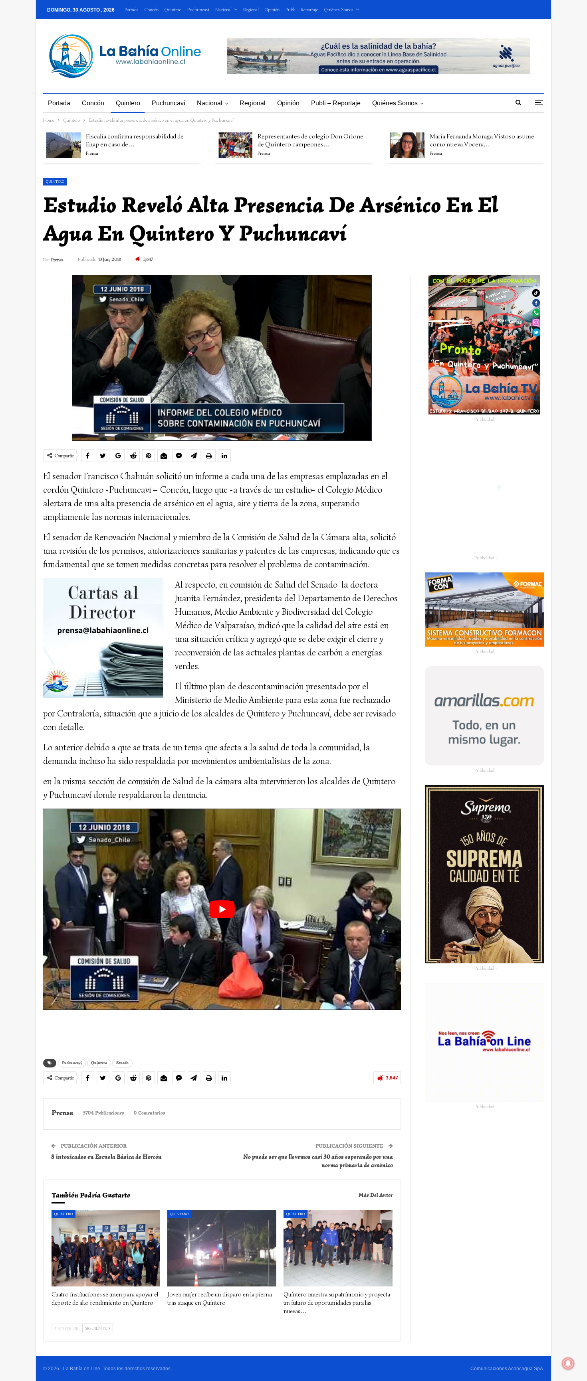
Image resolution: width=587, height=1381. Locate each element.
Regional (251, 9)
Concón (152, 9)
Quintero (173, 9)
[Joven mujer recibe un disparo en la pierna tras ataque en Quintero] (221, 1248)
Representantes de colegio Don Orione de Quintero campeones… (310, 140)
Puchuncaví (198, 9)
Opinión (272, 9)
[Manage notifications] (568, 1363)
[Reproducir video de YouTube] (222, 909)
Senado (122, 1062)
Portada (132, 9)
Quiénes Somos (338, 9)
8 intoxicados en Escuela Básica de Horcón (106, 1156)
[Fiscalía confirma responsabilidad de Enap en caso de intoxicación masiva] (63, 145)
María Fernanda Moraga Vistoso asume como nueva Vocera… (482, 140)
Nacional (223, 9)
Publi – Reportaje (302, 9)
